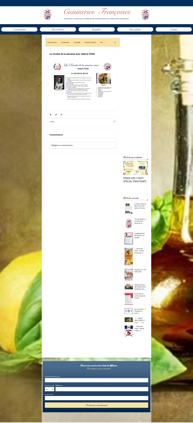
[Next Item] (144, 168)
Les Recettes (65, 42)
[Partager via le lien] (56, 115)
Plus (101, 42)
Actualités (77, 42)
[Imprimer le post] (61, 115)
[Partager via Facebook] (50, 115)
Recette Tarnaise (90, 42)
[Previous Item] (127, 168)
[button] (96, 29)
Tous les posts (52, 42)
